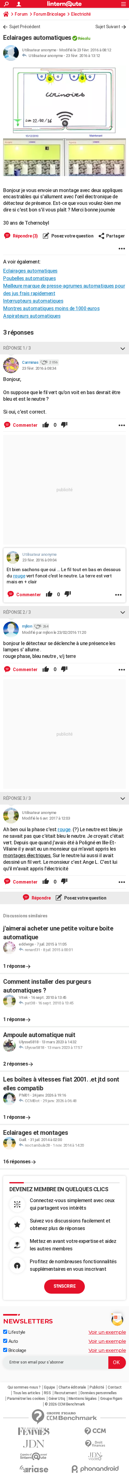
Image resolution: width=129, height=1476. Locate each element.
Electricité (81, 14)
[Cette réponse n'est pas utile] (64, 425)
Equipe (49, 1387)
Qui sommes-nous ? (24, 1387)
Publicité (97, 1387)
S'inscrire (64, 1286)
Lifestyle (16, 1332)
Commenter (25, 425)
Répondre (41, 897)
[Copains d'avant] (33, 1456)
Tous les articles (26, 1393)
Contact (115, 1387)
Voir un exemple (107, 1332)
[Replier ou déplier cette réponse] (123, 348)
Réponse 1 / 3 (17, 348)
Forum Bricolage (49, 14)
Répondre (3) (25, 235)
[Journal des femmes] (33, 1431)
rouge (19, 576)
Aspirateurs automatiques (31, 316)
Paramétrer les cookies (26, 1398)
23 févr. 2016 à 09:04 (39, 560)
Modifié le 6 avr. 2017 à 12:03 (46, 818)
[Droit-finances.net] (95, 1444)
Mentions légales (83, 1398)
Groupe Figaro (111, 1398)
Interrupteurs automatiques (33, 301)
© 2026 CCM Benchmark (65, 1404)
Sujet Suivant (107, 26)
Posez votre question (72, 235)
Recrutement (65, 1393)
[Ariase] (33, 1468)
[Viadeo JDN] (95, 1456)
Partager (115, 235)
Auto (12, 1341)
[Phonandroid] (95, 1469)
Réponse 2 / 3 (17, 612)
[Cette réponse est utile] (46, 425)
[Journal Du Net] (33, 1444)
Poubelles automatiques (29, 278)
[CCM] (95, 1431)
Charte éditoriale (72, 1387)
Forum (21, 14)
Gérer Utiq (57, 1398)
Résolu (84, 38)
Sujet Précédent (24, 26)
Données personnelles (98, 1393)
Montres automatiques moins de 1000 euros (51, 308)
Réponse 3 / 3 (17, 798)
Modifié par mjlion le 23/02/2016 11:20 (54, 632)
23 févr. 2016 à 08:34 (39, 368)
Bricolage (16, 1350)
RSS (47, 1393)
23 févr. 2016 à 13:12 (83, 55)
